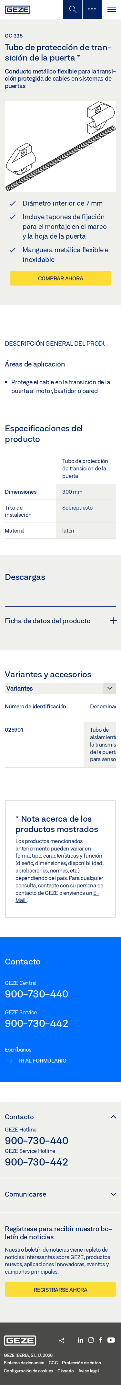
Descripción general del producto (61, 343)
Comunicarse (25, 1194)
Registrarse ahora (60, 1290)
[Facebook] (100, 1340)
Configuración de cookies (28, 1370)
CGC (53, 1362)
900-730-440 (36, 993)
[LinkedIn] (80, 1340)
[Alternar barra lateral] (92, 9)
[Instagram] (91, 1340)
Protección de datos (81, 1362)
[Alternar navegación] (111, 9)
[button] (61, 1341)
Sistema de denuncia (24, 1362)
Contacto (19, 1116)
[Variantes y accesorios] (60, 690)
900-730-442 (36, 1023)
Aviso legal (88, 1370)
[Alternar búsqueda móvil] (72, 9)
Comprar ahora (60, 278)
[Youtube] (111, 1340)
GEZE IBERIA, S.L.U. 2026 (28, 1355)
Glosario (65, 1370)
